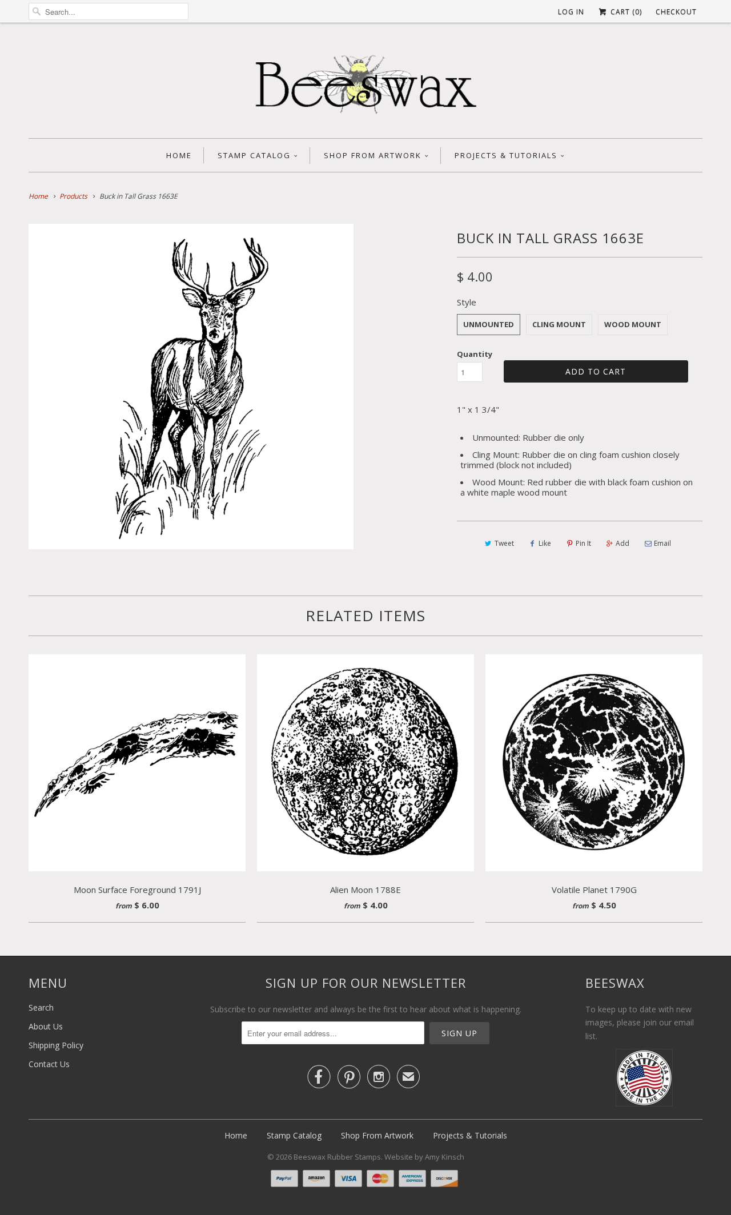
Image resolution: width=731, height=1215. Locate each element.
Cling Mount (559, 324)
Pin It (583, 543)
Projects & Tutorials (506, 155)
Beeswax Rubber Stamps (337, 1157)
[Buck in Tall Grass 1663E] (191, 386)
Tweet (504, 543)
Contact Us (49, 1064)
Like (545, 543)
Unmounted (488, 324)
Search (41, 1007)
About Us (46, 1026)
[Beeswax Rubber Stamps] (365, 83)
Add (622, 543)
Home (179, 155)
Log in (571, 12)
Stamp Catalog (254, 155)
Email (662, 543)
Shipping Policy (56, 1045)
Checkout (676, 12)
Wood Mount (632, 324)
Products (73, 196)
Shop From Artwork (372, 155)
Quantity (474, 354)
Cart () (625, 12)
